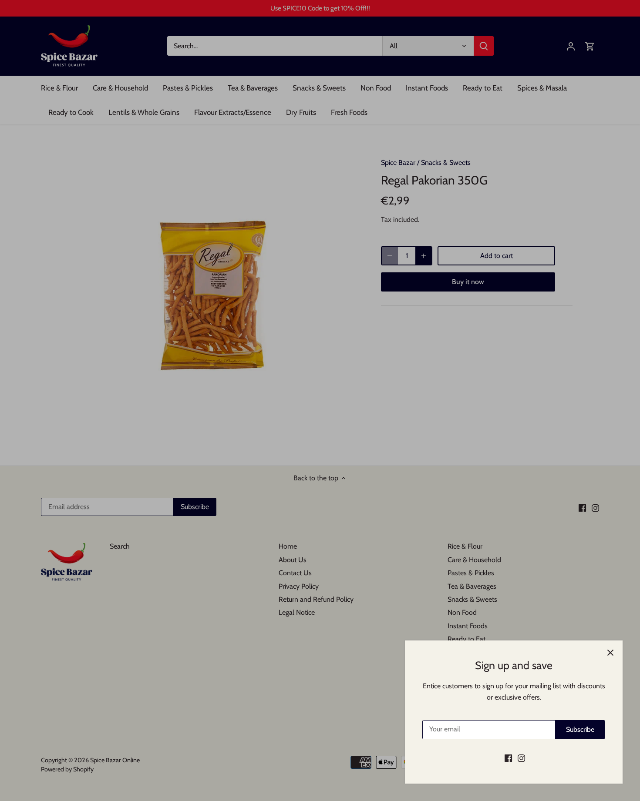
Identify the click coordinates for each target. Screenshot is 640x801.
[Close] (610, 652)
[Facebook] (508, 758)
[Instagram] (521, 758)
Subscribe (580, 729)
